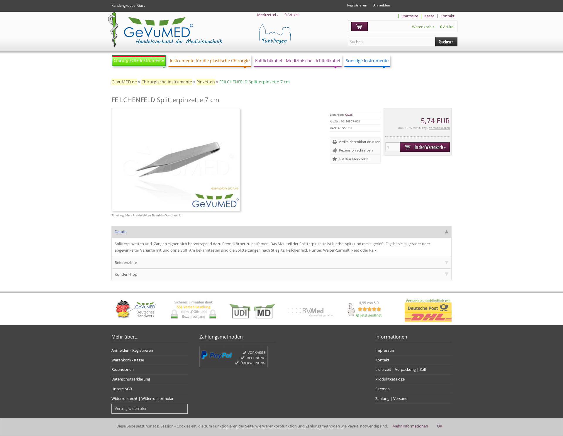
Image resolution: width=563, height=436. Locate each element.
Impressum (385, 350)
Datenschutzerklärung (130, 379)
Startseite (409, 15)
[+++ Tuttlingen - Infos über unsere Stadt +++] (296, 33)
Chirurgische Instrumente (138, 60)
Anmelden (381, 5)
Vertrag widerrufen (131, 408)
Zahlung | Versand (391, 398)
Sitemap (382, 388)
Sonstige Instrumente (367, 60)
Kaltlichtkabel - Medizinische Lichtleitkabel (297, 60)
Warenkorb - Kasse (127, 360)
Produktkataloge (390, 379)
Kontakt (447, 15)
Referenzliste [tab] (126, 262)
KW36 (349, 114)
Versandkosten (439, 128)
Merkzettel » (278, 14)
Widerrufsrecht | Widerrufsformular (142, 398)
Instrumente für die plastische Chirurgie (210, 60)
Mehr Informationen (410, 426)
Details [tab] (120, 231)
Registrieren (357, 5)
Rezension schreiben (356, 150)
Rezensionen (122, 369)
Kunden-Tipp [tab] (126, 274)
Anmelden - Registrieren (132, 350)
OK (439, 426)
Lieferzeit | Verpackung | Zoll (400, 369)
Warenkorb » (433, 26)
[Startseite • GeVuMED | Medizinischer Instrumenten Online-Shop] (164, 30)
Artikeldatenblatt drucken (359, 141)
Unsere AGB (121, 388)
